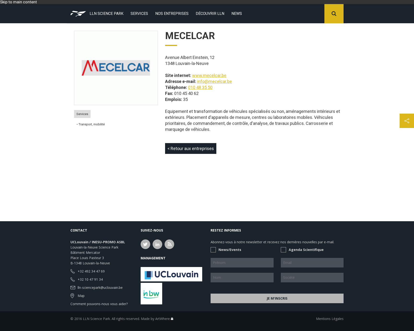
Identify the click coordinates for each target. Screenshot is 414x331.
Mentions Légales (330, 318)
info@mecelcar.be (214, 81)
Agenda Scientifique (306, 249)
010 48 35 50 (200, 87)
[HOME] (78, 13)
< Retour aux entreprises (190, 148)
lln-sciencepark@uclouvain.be (100, 287)
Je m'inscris (277, 298)
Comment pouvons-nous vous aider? (99, 304)
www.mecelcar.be (209, 75)
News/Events (229, 249)
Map (81, 295)
